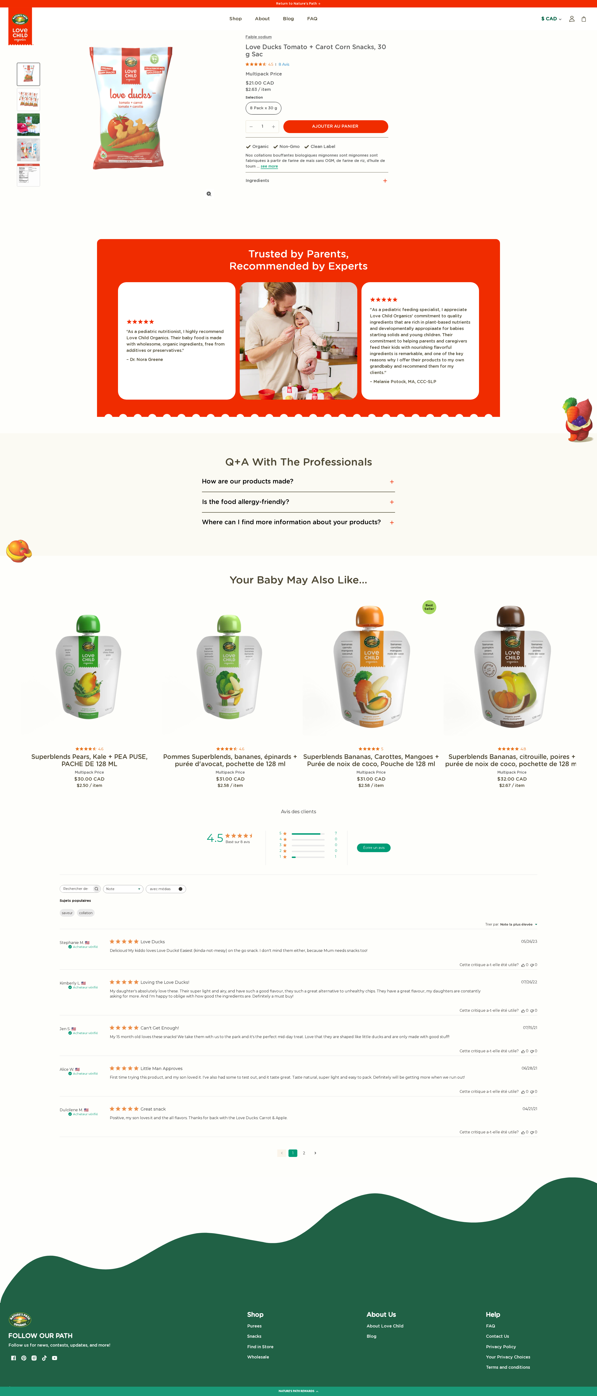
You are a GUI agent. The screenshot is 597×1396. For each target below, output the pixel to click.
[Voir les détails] (89, 667)
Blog (371, 1336)
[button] (317, 180)
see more (269, 166)
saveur (67, 913)
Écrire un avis (374, 848)
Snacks (254, 1336)
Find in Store (260, 1347)
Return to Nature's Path (297, 3)
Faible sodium (259, 37)
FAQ (490, 1326)
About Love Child (385, 1326)
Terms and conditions (508, 1367)
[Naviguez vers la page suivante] (315, 1153)
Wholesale (258, 1357)
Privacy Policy (501, 1347)
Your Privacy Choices (508, 1357)
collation (86, 913)
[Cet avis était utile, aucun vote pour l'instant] (523, 965)
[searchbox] (76, 888)
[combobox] (123, 889)
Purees (254, 1326)
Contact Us (497, 1336)
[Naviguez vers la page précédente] (281, 1153)
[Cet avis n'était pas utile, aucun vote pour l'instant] (532, 965)
